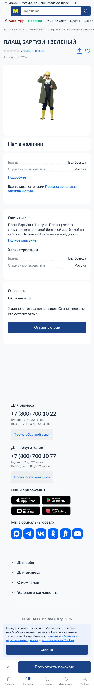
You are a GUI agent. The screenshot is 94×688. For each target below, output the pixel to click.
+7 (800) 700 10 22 (33, 414)
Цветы (75, 21)
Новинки (35, 21)
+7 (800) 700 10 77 (33, 456)
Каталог (6, 11)
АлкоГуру (16, 21)
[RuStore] (25, 510)
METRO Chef (56, 21)
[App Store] (25, 500)
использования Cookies (58, 640)
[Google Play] (56, 500)
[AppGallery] (56, 510)
